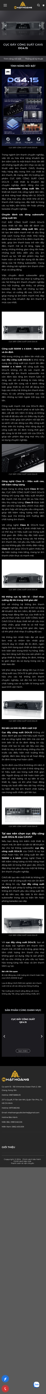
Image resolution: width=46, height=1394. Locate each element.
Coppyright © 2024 (12, 1159)
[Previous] (4, 25)
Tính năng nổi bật (12, 59)
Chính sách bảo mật (22, 1161)
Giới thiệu (8, 1147)
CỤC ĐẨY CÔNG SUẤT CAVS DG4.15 (23, 222)
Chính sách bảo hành (31, 1159)
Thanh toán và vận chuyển (22, 1163)
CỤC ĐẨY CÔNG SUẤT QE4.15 (23, 1020)
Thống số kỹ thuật (34, 59)
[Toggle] (43, 1147)
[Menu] (5, 5)
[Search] (38, 5)
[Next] (42, 25)
